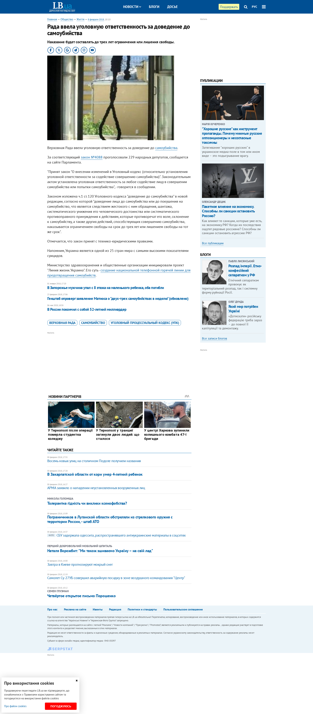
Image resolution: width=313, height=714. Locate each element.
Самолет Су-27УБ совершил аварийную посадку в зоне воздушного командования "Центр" (116, 577)
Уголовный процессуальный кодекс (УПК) (145, 323)
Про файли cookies (15, 706)
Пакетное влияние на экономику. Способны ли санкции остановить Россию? (228, 211)
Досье (172, 7)
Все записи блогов (214, 338)
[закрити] (77, 680)
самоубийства (166, 147)
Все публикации (213, 243)
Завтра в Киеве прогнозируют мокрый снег (80, 564)
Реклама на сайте (75, 609)
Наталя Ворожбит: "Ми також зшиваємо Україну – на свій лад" (100, 550)
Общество (66, 19)
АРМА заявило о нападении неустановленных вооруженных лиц (96, 487)
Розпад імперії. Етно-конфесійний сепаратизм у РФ (245, 270)
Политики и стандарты (142, 609)
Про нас (52, 609)
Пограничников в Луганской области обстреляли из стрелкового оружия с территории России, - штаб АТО (110, 519)
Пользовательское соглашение (183, 609)
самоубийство (93, 323)
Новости (130, 7)
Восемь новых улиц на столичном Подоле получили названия (94, 460)
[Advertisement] (119, 360)
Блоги (154, 7)
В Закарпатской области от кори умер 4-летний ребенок (95, 474)
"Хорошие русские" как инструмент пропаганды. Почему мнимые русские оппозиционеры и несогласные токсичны (232, 135)
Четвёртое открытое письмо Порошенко (81, 595)
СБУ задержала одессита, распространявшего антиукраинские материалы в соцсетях (117, 535)
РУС (254, 7)
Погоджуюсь (60, 706)
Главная (52, 19)
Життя (80, 19)
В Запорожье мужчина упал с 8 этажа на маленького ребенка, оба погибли (105, 287)
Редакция (115, 609)
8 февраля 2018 (96, 19)
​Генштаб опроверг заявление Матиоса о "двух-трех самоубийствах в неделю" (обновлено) (117, 298)
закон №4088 (92, 157)
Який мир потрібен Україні (243, 308)
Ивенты (98, 609)
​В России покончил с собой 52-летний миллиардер (86, 309)
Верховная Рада (62, 323)
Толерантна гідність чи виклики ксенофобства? (87, 503)
